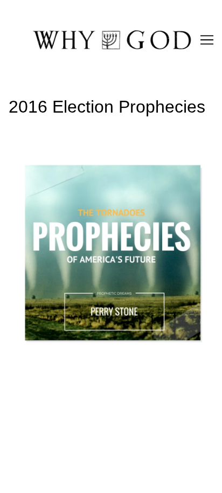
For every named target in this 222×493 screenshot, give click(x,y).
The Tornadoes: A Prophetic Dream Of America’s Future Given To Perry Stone (101, 162)
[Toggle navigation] (206, 39)
